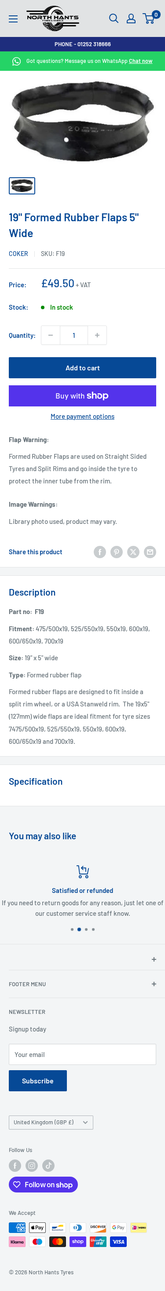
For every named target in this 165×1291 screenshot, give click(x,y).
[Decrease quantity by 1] (50, 335)
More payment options (82, 416)
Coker (18, 253)
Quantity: (22, 335)
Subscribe (38, 1080)
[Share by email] (150, 551)
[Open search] (114, 18)
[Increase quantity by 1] (97, 335)
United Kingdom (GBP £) (43, 1122)
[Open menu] (13, 18)
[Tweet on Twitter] (133, 551)
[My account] (131, 18)
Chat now (141, 60)
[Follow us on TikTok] (48, 1165)
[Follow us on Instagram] (32, 1165)
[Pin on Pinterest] (116, 551)
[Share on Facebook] (100, 551)
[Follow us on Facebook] (15, 1165)
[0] (148, 18)
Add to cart (83, 367)
